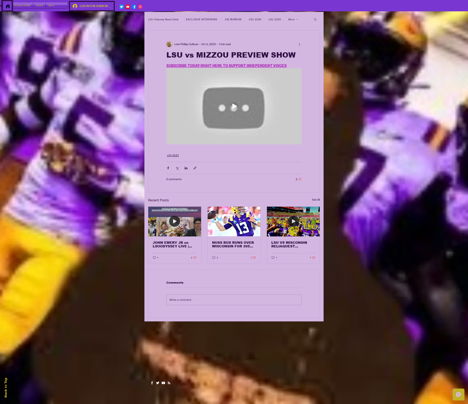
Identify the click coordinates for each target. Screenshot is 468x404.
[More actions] (299, 44)
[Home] (7, 6)
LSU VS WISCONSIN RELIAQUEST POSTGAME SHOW (289, 244)
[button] (315, 19)
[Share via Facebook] (168, 168)
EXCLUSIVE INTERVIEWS (201, 19)
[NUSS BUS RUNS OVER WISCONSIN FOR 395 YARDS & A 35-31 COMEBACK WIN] (234, 221)
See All (316, 199)
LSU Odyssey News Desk (163, 19)
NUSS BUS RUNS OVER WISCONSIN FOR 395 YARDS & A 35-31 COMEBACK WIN (233, 244)
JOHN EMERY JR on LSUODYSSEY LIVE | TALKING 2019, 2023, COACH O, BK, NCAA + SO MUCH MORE (173, 244)
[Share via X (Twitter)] (177, 168)
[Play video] (234, 106)
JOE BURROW (232, 19)
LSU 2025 (275, 19)
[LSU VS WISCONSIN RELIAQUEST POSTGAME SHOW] (293, 221)
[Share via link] (195, 168)
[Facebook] (134, 7)
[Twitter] (122, 7)
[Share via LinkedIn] (186, 168)
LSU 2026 (255, 19)
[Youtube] (128, 7)
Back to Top (5, 388)
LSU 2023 (173, 155)
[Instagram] (140, 7)
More (291, 19)
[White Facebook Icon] (152, 383)
